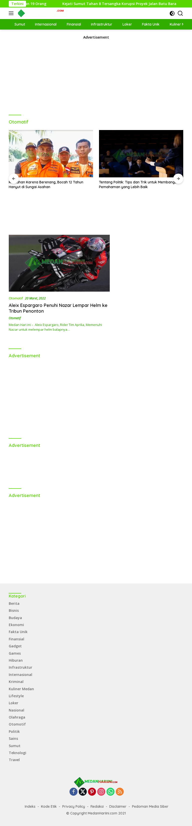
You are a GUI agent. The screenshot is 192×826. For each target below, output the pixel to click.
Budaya (15, 617)
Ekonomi (16, 624)
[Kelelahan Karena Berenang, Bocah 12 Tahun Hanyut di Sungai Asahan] (51, 154)
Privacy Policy (73, 806)
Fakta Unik (18, 631)
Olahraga (17, 717)
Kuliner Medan (21, 688)
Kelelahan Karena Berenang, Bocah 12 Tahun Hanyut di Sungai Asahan (46, 184)
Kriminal (16, 681)
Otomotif (16, 298)
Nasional (16, 710)
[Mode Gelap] (172, 13)
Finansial (16, 639)
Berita (14, 603)
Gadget (15, 646)
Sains (13, 738)
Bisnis (14, 610)
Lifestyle (16, 695)
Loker (13, 702)
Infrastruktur (20, 667)
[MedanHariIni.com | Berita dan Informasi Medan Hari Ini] (42, 13)
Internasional (20, 674)
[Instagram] (101, 792)
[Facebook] (74, 792)
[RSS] (120, 792)
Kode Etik (49, 806)
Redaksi (97, 806)
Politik (14, 731)
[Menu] (12, 13)
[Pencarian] (180, 13)
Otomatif (15, 318)
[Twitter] (83, 792)
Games (15, 653)
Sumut (14, 745)
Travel (14, 759)
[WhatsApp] (110, 792)
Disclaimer (117, 806)
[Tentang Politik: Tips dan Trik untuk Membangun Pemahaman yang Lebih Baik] (141, 154)
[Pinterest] (92, 792)
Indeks (30, 806)
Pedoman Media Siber (150, 806)
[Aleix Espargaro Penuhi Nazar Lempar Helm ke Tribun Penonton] (59, 263)
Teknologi (17, 752)
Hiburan (16, 660)
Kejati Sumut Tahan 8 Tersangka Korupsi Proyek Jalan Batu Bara (107, 4)
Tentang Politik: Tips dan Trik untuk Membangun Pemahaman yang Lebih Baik (139, 184)
